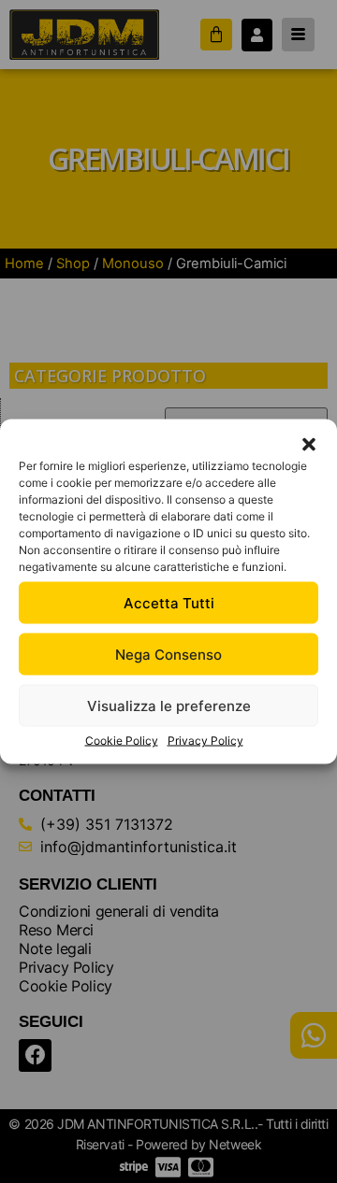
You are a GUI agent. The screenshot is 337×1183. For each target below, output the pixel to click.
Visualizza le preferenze (169, 705)
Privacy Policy (205, 741)
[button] (309, 444)
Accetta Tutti (169, 602)
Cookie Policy (121, 741)
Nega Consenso (168, 654)
